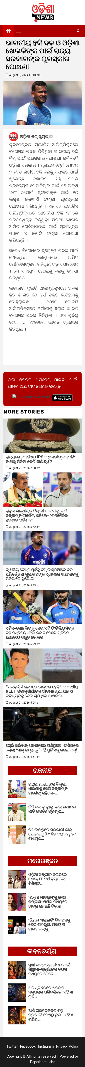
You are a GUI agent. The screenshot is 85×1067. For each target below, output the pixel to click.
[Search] (78, 31)
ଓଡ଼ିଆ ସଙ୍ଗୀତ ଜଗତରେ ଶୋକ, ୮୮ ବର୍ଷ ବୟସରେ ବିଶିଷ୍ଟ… (47, 879)
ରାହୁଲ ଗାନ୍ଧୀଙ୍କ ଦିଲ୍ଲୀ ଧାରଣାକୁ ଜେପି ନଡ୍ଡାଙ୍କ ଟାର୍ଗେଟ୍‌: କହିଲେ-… (48, 789)
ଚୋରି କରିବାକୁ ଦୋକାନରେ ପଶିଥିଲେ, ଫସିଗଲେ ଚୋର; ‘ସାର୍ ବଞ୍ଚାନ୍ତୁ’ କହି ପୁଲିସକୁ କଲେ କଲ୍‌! (42, 748)
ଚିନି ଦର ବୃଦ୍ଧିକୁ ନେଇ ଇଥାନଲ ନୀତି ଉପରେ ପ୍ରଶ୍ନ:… (52, 809)
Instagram (46, 1046)
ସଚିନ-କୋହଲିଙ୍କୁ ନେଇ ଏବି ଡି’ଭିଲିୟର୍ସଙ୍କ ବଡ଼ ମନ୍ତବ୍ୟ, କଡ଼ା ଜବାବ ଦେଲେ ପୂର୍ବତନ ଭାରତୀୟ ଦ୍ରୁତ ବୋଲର (40, 633)
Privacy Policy (67, 1046)
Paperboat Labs (42, 1062)
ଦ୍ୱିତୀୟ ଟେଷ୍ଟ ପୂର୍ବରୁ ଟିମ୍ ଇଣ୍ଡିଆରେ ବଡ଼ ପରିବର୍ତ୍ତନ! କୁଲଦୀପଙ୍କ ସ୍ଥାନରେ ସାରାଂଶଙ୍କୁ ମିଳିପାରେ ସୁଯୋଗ (42, 574)
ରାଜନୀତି (42, 770)
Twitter (12, 1046)
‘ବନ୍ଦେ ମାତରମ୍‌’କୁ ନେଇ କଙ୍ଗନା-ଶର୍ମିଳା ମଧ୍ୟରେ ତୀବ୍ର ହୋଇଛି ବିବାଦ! (48, 902)
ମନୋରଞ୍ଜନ (42, 861)
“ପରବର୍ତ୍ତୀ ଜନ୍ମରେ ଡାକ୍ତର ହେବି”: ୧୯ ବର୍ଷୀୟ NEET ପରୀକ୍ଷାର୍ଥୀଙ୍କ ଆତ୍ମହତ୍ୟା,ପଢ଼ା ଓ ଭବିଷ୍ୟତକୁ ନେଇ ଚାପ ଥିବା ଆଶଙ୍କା (42, 691)
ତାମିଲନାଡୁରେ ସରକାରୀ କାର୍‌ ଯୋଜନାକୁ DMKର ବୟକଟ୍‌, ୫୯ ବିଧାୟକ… (52, 834)
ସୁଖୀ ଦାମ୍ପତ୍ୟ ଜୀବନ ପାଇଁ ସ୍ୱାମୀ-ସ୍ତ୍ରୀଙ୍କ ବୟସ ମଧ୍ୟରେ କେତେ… (49, 969)
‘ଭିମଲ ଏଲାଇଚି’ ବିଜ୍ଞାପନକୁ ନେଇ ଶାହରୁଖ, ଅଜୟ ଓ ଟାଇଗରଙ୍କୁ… (49, 925)
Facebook (28, 1046)
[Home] (8, 31)
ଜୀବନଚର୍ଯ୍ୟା (42, 951)
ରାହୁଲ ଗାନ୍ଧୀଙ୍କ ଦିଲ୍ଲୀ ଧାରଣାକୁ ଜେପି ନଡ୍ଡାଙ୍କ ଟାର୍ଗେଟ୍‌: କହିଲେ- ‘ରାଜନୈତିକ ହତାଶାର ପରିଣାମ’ (37, 515)
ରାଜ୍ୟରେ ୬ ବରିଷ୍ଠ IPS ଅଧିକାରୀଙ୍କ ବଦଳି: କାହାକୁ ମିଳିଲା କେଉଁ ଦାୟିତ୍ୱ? (40, 459)
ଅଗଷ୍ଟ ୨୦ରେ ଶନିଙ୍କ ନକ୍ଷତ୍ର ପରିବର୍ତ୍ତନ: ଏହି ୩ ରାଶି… (50, 992)
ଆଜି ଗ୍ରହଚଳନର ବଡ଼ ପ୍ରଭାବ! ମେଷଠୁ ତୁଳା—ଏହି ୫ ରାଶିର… (50, 1015)
